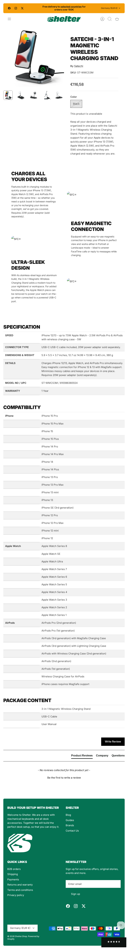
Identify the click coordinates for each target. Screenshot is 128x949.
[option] (33, 57)
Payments (13, 879)
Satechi (78, 66)
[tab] (82, 756)
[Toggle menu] (11, 19)
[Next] (89, 8)
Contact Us (72, 830)
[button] (64, 777)
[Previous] (38, 8)
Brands (70, 825)
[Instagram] (15, 8)
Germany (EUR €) (109, 8)
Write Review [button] (113, 741)
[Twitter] (22, 8)
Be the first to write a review (64, 777)
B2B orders (14, 869)
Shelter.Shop (21, 936)
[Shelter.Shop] (64, 19)
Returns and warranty (20, 884)
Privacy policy (15, 895)
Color (73, 96)
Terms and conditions (20, 890)
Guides (70, 820)
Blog (68, 814)
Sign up (75, 894)
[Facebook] (9, 8)
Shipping (12, 874)
